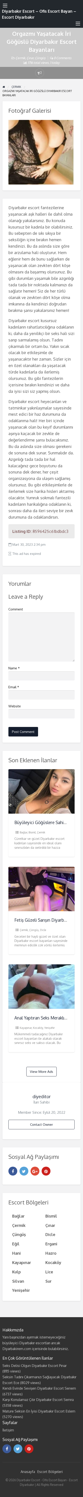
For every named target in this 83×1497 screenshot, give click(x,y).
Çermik (20, 58)
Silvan (18, 1281)
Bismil (32, 832)
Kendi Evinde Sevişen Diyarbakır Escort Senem (39, 1388)
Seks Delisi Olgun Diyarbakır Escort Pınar (34, 1365)
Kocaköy (38, 1027)
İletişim (8, 1430)
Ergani (51, 1243)
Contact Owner (41, 1124)
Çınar (30, 58)
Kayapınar (26, 1027)
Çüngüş (40, 58)
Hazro (50, 1253)
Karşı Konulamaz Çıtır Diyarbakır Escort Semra (38, 1399)
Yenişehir (49, 1027)
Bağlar (23, 832)
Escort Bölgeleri (50, 1471)
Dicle (43, 930)
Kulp (16, 1271)
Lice (49, 1271)
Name (14, 668)
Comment (15, 609)
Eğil (15, 1243)
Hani (16, 1253)
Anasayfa (28, 1471)
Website (14, 706)
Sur (48, 1281)
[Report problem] (39, 72)
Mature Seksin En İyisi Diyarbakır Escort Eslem (38, 1411)
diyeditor (42, 1096)
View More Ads (41, 1071)
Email (13, 687)
